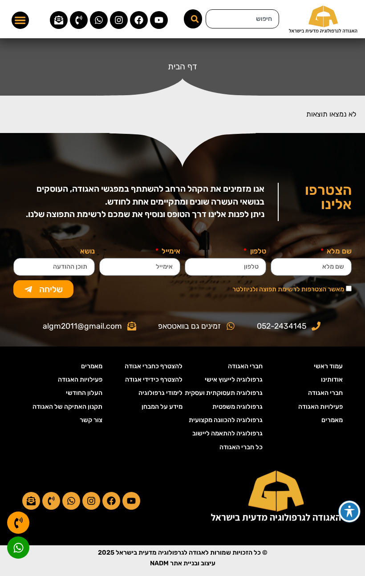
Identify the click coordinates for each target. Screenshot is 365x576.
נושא (87, 251)
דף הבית (182, 66)
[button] (20, 20)
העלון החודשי (84, 393)
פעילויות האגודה (320, 407)
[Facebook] (139, 20)
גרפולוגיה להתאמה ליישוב (227, 433)
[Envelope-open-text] (59, 20)
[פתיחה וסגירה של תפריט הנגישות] (349, 511)
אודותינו (332, 379)
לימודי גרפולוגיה (160, 393)
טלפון (257, 251)
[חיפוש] (193, 18)
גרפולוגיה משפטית (237, 407)
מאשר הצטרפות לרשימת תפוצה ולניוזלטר (288, 289)
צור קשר (91, 420)
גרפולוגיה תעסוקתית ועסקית (224, 393)
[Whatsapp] (99, 20)
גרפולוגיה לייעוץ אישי (234, 379)
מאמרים (332, 420)
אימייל (170, 251)
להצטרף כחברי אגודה (153, 366)
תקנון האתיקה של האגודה (67, 407)
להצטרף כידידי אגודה (153, 379)
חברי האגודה (325, 393)
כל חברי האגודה (241, 447)
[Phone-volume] (79, 20)
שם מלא (338, 251)
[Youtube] (159, 20)
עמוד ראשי (328, 366)
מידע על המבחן (162, 407)
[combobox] (242, 18)
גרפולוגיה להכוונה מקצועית (226, 420)
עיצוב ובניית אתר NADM (182, 563)
